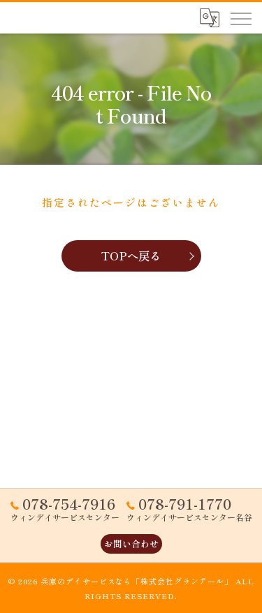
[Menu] (240, 17)
